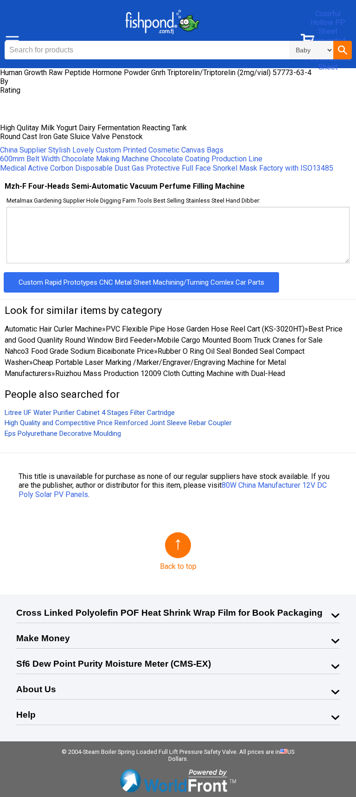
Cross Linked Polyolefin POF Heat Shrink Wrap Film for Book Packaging (169, 613)
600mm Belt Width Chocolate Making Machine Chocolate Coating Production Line (131, 158)
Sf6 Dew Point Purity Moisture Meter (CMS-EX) (113, 664)
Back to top (178, 566)
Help (26, 715)
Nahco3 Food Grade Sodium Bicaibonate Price (79, 351)
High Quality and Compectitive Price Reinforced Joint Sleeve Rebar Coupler (118, 423)
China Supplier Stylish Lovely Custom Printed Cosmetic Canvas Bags (111, 150)
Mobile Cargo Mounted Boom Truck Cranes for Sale (240, 340)
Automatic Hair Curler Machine (53, 329)
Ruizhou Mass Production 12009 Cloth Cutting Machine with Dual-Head (170, 373)
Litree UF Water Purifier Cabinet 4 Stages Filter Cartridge (90, 412)
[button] (342, 50)
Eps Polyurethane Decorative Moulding (63, 433)
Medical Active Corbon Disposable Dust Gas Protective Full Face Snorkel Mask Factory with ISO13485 (166, 168)
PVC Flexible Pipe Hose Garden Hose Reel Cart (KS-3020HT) (205, 329)
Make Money (43, 638)
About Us (36, 689)
